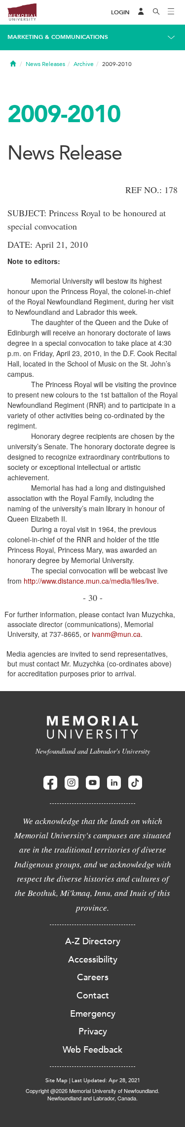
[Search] (156, 12)
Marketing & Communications (57, 36)
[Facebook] (50, 783)
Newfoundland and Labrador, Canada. (92, 1098)
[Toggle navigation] (171, 12)
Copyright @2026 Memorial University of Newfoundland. (92, 1090)
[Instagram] (71, 783)
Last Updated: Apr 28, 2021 (106, 1080)
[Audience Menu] (141, 12)
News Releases (45, 64)
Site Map (56, 1080)
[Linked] (114, 783)
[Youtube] (93, 783)
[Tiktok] (135, 783)
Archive (84, 64)
